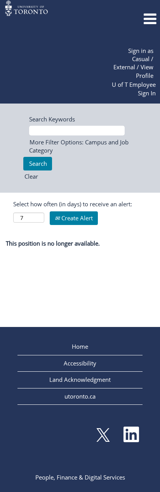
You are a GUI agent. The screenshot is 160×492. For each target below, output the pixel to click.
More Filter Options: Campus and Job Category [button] (79, 146)
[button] (133, 19)
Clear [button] (31, 176)
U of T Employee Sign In (134, 89)
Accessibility (80, 363)
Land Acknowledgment (80, 379)
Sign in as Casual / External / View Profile (133, 63)
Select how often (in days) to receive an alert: (72, 204)
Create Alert (76, 218)
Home (80, 346)
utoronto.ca (80, 396)
